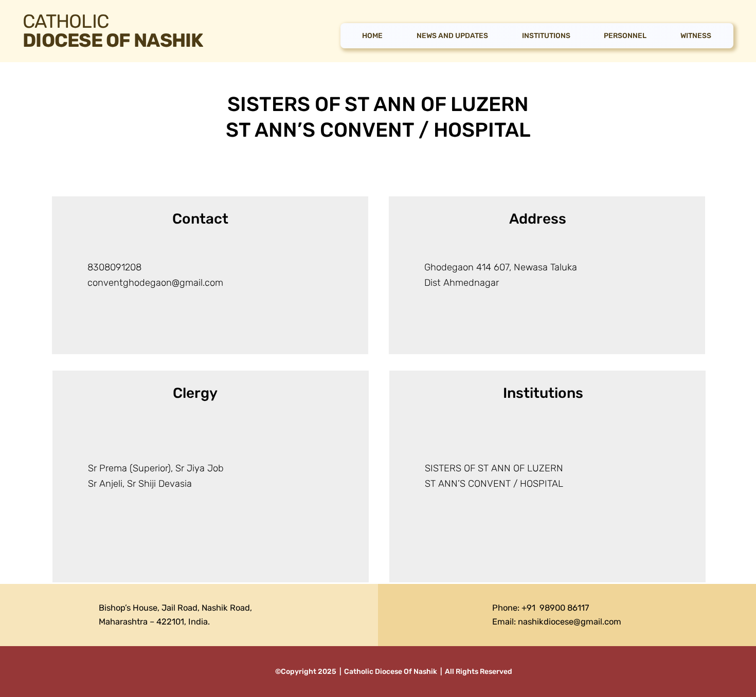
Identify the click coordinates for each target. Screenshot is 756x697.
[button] (625, 36)
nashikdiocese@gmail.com (569, 622)
